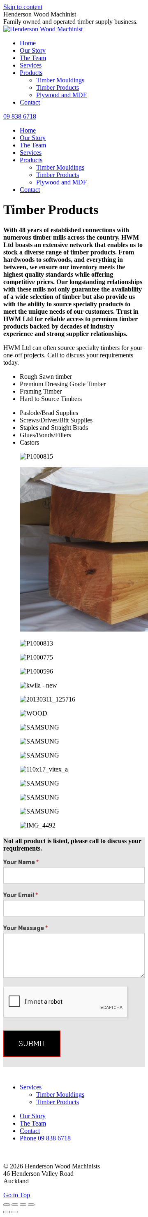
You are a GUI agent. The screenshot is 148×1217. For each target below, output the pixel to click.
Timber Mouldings (60, 1094)
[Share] (15, 1204)
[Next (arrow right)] (15, 1212)
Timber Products (57, 1101)
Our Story (33, 1115)
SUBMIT (32, 1043)
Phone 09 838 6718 (45, 1138)
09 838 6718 (19, 116)
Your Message (25, 928)
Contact (30, 1130)
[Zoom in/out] (31, 1204)
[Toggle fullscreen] (23, 1204)
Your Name (21, 862)
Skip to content (22, 6)
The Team (33, 1123)
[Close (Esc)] (6, 1204)
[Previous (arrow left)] (6, 1212)
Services (31, 1087)
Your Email (20, 895)
